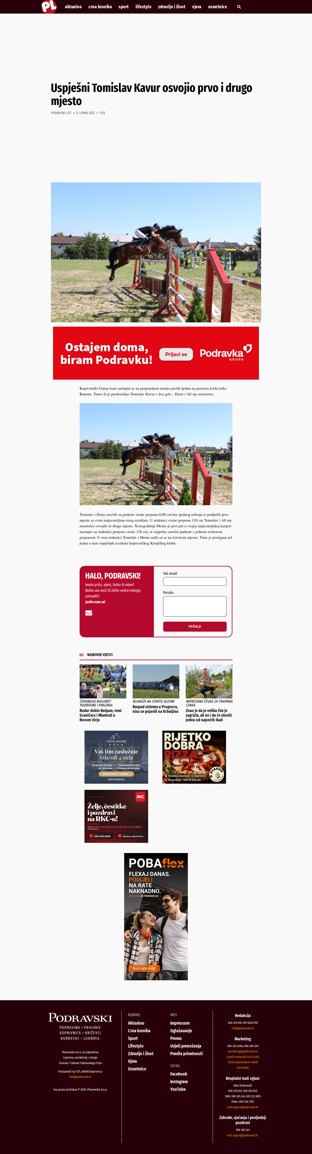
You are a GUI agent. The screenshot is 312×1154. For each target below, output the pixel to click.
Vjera (196, 7)
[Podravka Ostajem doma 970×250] (156, 378)
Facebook (178, 1074)
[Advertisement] (156, 47)
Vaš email (170, 574)
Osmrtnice (217, 7)
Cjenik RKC (242, 1068)
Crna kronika (100, 7)
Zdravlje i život (171, 7)
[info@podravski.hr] (88, 613)
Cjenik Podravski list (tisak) (242, 1057)
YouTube (178, 1089)
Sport (124, 7)
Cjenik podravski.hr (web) (243, 1062)
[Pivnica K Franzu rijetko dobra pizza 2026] (194, 782)
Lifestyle (144, 7)
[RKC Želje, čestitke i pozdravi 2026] (116, 841)
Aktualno (73, 7)
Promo (176, 1038)
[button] (238, 6)
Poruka (168, 593)
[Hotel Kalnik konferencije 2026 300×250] (116, 782)
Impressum (180, 1023)
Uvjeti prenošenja (185, 1046)
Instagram (179, 1081)
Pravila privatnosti (186, 1053)
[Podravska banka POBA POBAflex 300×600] (156, 978)
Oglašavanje (181, 1031)
